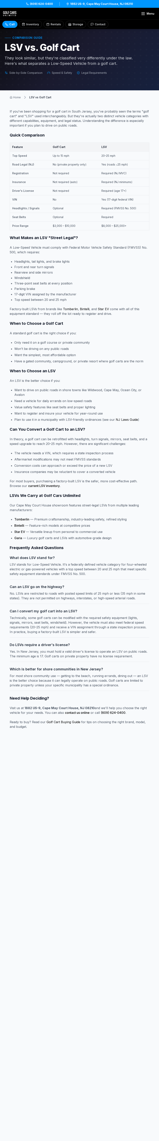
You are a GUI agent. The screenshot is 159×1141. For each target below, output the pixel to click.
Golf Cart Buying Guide (63, 722)
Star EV (103, 309)
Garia (18, 538)
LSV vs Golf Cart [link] (40, 97)
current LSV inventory (44, 486)
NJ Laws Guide (127, 420)
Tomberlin (70, 309)
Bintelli (84, 309)
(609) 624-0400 (113, 713)
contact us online (77, 713)
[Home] (9, 13)
